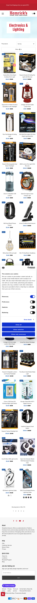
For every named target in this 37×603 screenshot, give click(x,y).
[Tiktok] (23, 521)
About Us (4, 556)
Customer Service (7, 545)
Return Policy (5, 547)
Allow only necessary (18, 334)
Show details (28, 319)
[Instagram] (16, 521)
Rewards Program (7, 559)
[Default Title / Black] (8, 495)
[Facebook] (13, 521)
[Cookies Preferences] (3, 594)
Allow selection (18, 329)
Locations (4, 558)
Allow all (19, 324)
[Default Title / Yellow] (26, 497)
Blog (3, 561)
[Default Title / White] (11, 495)
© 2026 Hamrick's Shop (8, 593)
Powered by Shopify (20, 593)
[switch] (32, 302)
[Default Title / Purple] (31, 497)
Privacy (4, 549)
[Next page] (24, 511)
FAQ (3, 543)
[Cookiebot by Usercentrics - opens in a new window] (27, 268)
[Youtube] (20, 521)
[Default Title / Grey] (24, 497)
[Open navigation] (2, 13)
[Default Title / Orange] (28, 497)
